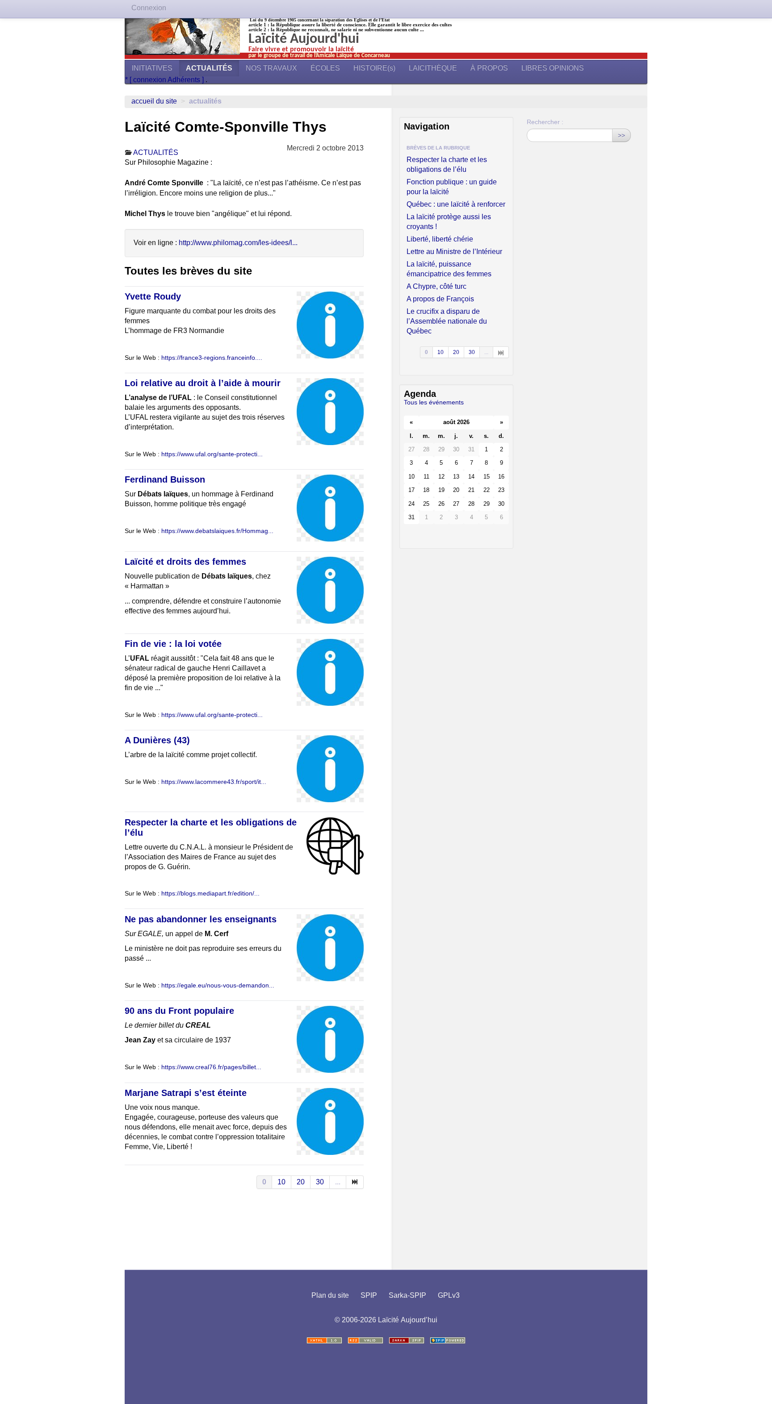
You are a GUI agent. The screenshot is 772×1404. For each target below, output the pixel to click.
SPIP (369, 1295)
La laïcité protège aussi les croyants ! (449, 221)
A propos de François (440, 299)
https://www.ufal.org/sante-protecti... (212, 454)
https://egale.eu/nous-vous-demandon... (217, 985)
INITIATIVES (152, 68)
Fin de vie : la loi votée (173, 644)
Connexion (148, 8)
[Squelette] (406, 1340)
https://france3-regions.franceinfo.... (211, 357)
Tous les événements (434, 402)
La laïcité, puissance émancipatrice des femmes (449, 269)
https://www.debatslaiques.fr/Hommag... (217, 531)
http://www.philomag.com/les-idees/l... (238, 242)
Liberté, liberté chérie (440, 239)
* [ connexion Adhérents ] (165, 79)
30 (320, 1182)
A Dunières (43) (157, 740)
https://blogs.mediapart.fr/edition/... (210, 893)
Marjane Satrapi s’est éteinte (186, 1093)
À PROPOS (489, 68)
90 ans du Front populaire (179, 1011)
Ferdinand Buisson (165, 479)
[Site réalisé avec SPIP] (448, 1340)
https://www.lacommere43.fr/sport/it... (213, 782)
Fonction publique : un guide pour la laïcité (452, 187)
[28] (501, 352)
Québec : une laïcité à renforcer (456, 204)
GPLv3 (449, 1295)
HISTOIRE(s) (374, 68)
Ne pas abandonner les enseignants (201, 919)
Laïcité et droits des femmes (185, 562)
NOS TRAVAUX (271, 68)
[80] (355, 1182)
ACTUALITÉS (209, 68)
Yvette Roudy (153, 296)
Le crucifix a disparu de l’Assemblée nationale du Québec (447, 321)
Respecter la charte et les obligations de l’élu (447, 164)
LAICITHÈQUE (433, 68)
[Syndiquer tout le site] (365, 1340)
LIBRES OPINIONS (552, 68)
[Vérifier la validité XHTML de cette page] (324, 1340)
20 (301, 1182)
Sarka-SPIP (407, 1295)
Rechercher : (545, 121)
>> (621, 135)
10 (281, 1182)
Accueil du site (154, 101)
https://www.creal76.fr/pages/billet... (211, 1067)
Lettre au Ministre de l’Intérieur (454, 251)
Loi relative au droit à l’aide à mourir (203, 383)
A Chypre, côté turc (436, 286)
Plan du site (330, 1295)
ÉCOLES (325, 68)
